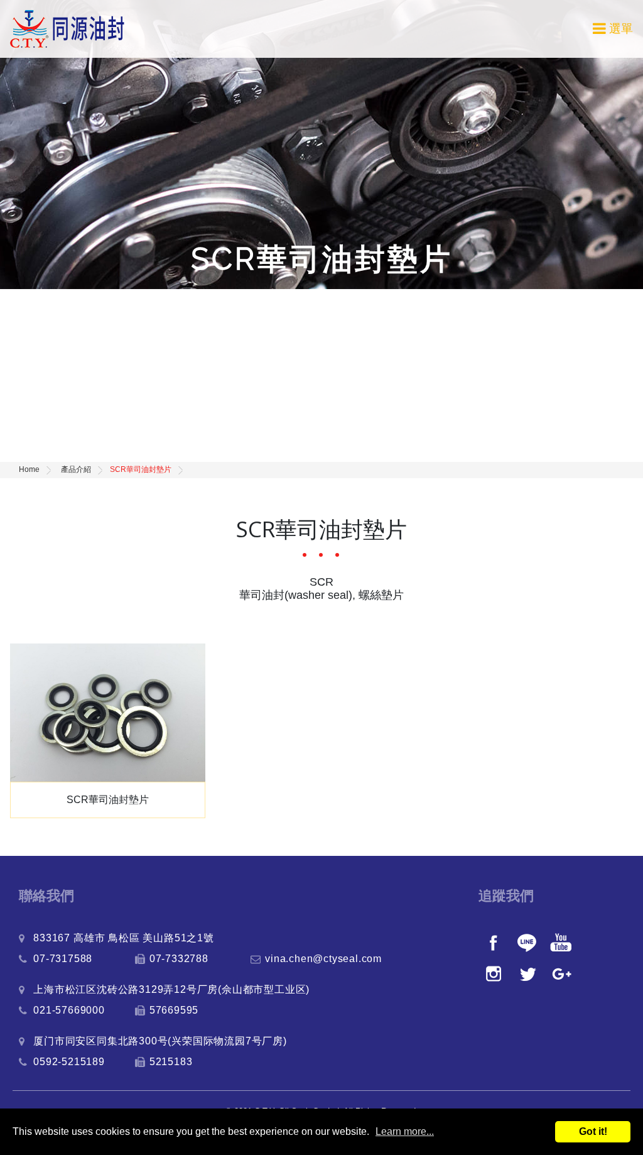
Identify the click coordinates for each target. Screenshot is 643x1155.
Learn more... (405, 1131)
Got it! (593, 1131)
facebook (494, 942)
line (528, 942)
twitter (528, 973)
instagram (494, 973)
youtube (562, 942)
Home (29, 469)
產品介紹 (76, 469)
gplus (562, 973)
